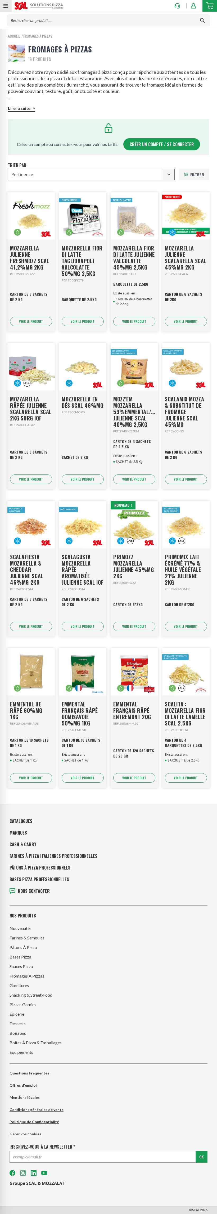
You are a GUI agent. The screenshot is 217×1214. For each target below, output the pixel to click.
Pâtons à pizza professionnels (40, 867)
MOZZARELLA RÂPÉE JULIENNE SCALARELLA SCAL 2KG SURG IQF (31, 408)
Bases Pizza (20, 956)
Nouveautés (20, 928)
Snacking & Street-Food (31, 994)
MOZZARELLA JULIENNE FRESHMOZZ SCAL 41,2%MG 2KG (29, 257)
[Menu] (6, 6)
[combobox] (91, 174)
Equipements (21, 1052)
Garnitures (19, 985)
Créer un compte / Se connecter (162, 144)
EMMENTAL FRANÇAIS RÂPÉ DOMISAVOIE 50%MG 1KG (80, 713)
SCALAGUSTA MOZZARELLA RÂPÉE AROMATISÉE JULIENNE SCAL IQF (82, 569)
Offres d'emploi (23, 1085)
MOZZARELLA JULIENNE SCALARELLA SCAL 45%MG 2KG (185, 257)
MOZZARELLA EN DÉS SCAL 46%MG (82, 402)
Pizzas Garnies (23, 1004)
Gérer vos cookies (25, 1134)
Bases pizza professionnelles (39, 879)
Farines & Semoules (27, 937)
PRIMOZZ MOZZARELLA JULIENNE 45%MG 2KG (133, 566)
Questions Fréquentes (29, 1073)
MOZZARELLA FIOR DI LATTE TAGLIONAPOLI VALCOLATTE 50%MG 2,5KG (82, 261)
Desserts (18, 1023)
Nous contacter (34, 891)
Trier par (17, 165)
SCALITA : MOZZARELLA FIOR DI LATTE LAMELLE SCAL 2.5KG (185, 713)
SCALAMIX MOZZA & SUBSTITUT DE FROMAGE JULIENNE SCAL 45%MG (184, 412)
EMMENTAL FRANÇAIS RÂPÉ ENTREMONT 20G (132, 710)
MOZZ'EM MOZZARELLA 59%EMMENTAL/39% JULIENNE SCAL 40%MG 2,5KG (134, 412)
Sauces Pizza (21, 966)
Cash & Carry (23, 844)
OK (201, 1156)
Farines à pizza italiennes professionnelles (53, 856)
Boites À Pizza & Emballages (36, 1042)
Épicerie (17, 1013)
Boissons (18, 1033)
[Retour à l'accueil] (39, 6)
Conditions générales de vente (37, 1109)
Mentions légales (25, 1097)
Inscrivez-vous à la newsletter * (42, 1147)
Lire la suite (19, 108)
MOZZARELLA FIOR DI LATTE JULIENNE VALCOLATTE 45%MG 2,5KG (134, 257)
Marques (18, 833)
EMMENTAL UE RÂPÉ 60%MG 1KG (26, 710)
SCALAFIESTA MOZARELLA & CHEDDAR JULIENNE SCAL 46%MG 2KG (26, 569)
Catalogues (21, 821)
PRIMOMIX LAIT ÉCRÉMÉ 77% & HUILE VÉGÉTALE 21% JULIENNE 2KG (183, 569)
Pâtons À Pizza (23, 947)
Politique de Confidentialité (34, 1121)
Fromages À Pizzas (27, 975)
